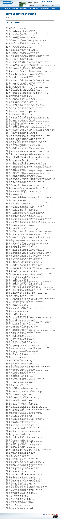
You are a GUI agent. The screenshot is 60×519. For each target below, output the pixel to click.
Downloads (5, 10)
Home (2, 10)
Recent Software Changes (10, 10)
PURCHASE (35, 8)
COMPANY (53, 8)
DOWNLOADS (15, 8)
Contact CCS (3, 514)
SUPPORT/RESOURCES (25, 8)
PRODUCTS (7, 8)
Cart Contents (48, 1)
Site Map (3, 513)
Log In (44, 1)
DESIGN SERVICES (44, 8)
